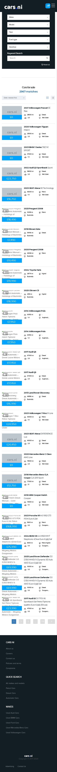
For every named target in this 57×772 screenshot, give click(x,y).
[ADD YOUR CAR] (47, 5)
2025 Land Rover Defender (38, 559)
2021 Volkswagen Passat (37, 109)
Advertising (10, 766)
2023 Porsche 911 (37, 517)
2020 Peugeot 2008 (33, 249)
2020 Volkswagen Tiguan (36, 128)
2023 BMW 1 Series (36, 149)
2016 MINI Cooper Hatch (35, 496)
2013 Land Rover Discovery (36, 392)
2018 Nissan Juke (32, 229)
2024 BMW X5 (38, 537)
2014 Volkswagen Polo (34, 311)
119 (42, 621)
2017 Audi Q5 (30, 352)
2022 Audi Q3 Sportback (38, 167)
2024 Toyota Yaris (32, 270)
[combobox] (28, 17)
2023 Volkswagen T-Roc (38, 413)
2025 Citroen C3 (31, 290)
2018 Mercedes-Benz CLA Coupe (36, 476)
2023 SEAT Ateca (39, 188)
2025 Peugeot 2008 (33, 208)
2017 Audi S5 (37, 601)
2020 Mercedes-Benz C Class (37, 456)
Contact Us (22, 766)
